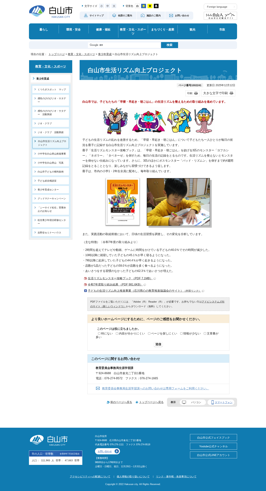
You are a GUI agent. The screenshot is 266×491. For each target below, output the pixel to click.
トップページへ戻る (151, 402)
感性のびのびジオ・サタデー (52, 100)
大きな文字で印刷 (215, 93)
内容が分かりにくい (132, 333)
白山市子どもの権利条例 (51, 171)
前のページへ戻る (121, 402)
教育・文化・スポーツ (133, 31)
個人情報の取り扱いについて (133, 476)
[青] (143, 6)
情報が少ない (192, 333)
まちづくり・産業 (162, 29)
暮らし (43, 29)
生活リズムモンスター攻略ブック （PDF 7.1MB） (120, 278)
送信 (158, 344)
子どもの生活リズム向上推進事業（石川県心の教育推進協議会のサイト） (144, 290)
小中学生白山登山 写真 (51, 162)
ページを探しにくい (164, 333)
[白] (137, 6)
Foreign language (217, 6)
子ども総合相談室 (47, 180)
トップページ (56, 54)
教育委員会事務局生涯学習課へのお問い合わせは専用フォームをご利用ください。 (155, 388)
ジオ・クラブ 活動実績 (51, 132)
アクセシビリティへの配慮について (90, 476)
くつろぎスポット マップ (52, 89)
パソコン (196, 402)
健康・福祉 (103, 29)
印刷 (189, 93)
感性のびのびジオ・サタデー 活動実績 (52, 113)
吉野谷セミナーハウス (49, 232)
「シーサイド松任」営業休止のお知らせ (52, 209)
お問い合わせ (105, 451)
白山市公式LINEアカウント (213, 455)
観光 (192, 29)
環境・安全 (73, 29)
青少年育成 (105, 54)
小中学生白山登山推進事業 (52, 153)
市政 (222, 29)
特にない (107, 333)
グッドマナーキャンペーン (52, 198)
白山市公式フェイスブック (213, 437)
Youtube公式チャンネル (213, 446)
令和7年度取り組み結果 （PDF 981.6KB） (115, 284)
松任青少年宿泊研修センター (52, 222)
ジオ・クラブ (45, 123)
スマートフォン (224, 402)
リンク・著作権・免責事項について (176, 476)
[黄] (149, 6)
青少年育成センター (48, 189)
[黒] (156, 6)
